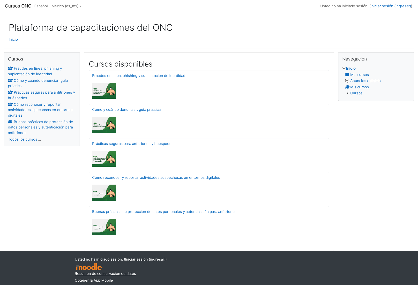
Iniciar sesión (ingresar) (391, 6)
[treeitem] (376, 81)
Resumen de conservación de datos (105, 273)
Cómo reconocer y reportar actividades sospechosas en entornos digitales (156, 177)
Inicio (13, 39)
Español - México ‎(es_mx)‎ (56, 6)
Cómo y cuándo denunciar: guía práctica (126, 109)
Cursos (356, 93)
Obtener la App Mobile (94, 280)
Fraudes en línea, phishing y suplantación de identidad (138, 75)
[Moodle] (88, 266)
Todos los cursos (22, 139)
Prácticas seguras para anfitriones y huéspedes (132, 143)
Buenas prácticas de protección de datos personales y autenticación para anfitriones (164, 211)
